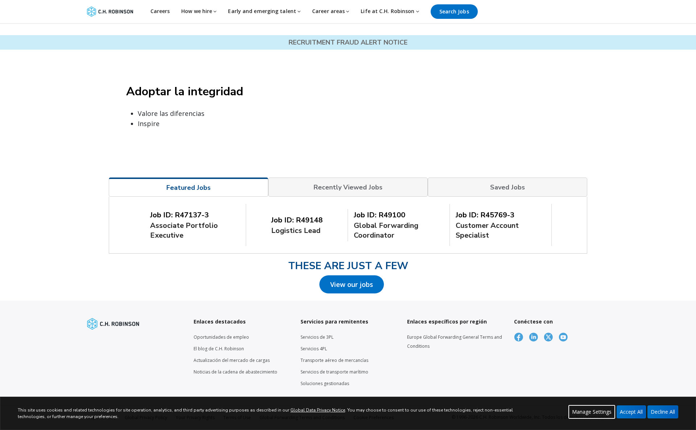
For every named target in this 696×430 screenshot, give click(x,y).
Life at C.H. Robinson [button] (388, 11)
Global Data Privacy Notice (317, 410)
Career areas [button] (329, 11)
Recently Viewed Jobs (348, 187)
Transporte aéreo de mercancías (334, 360)
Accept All (631, 411)
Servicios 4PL (314, 349)
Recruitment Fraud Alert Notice (348, 42)
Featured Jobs (188, 187)
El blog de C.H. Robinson (219, 349)
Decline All (663, 411)
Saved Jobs (507, 187)
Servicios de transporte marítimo (334, 372)
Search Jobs (454, 11)
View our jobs (351, 284)
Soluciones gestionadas (325, 383)
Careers (160, 11)
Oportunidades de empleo (221, 337)
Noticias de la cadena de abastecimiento (235, 372)
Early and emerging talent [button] (263, 11)
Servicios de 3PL (317, 337)
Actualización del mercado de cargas (232, 360)
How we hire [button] (197, 11)
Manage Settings (592, 411)
